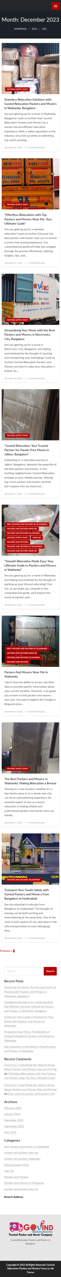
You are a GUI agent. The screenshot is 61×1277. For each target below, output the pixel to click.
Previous (5, 951)
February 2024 (13, 1108)
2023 (34, 29)
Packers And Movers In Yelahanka (24, 546)
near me (37, 538)
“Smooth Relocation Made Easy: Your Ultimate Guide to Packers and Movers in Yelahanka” (30, 565)
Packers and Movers (17, 542)
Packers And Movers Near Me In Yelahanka (26, 674)
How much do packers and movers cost (31, 1093)
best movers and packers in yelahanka (27, 524)
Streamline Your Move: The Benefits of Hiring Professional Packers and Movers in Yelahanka (29, 1036)
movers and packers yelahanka (23, 533)
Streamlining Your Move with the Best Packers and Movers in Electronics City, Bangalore (29, 335)
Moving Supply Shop (17, 89)
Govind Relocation (36, 147)
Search (50, 971)
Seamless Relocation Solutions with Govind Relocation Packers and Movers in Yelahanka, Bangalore (30, 104)
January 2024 (12, 1114)
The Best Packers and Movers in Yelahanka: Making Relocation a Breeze (30, 781)
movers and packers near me (22, 529)
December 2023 (13, 1120)
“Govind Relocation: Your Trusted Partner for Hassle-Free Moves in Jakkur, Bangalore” (26, 450)
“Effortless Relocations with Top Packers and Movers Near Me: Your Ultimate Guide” (28, 219)
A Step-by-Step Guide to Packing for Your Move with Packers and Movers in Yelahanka (29, 1021)
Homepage (20, 29)
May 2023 (10, 1132)
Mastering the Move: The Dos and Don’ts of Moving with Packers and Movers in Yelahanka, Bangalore (30, 991)
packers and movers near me (22, 551)
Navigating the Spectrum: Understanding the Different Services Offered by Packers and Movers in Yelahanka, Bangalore (29, 1006)
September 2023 (14, 1126)
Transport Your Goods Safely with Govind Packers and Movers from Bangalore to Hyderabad (26, 894)
